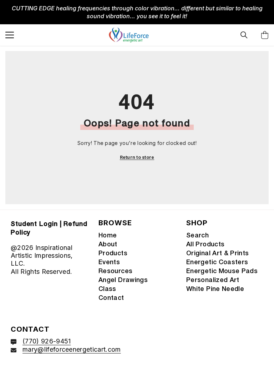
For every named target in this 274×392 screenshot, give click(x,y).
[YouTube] (55, 373)
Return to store (137, 157)
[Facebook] (17, 373)
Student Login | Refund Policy (49, 228)
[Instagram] (36, 373)
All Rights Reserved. (41, 271)
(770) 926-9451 (46, 341)
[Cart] (265, 35)
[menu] (9, 35)
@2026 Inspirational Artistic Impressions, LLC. (42, 255)
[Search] (244, 35)
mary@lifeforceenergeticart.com (71, 349)
